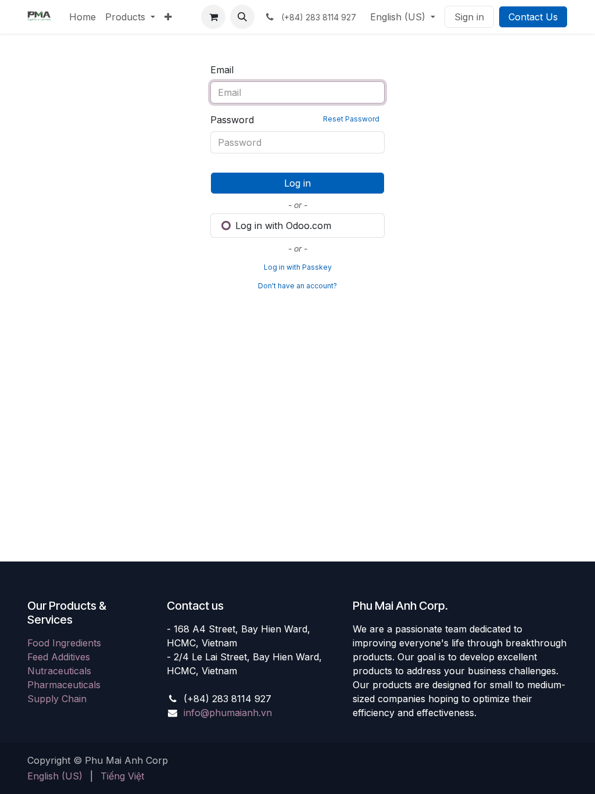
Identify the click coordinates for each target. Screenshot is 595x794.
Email (222, 70)
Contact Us (533, 17)
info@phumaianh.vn (228, 712)
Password (294, 120)
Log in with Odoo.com (281, 225)
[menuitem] (82, 16)
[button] (242, 17)
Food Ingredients (64, 643)
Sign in (469, 17)
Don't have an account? (297, 285)
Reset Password (351, 119)
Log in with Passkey (298, 267)
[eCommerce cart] (213, 17)
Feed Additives (58, 657)
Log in (297, 183)
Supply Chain (57, 698)
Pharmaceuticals (64, 685)
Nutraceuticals (59, 671)
